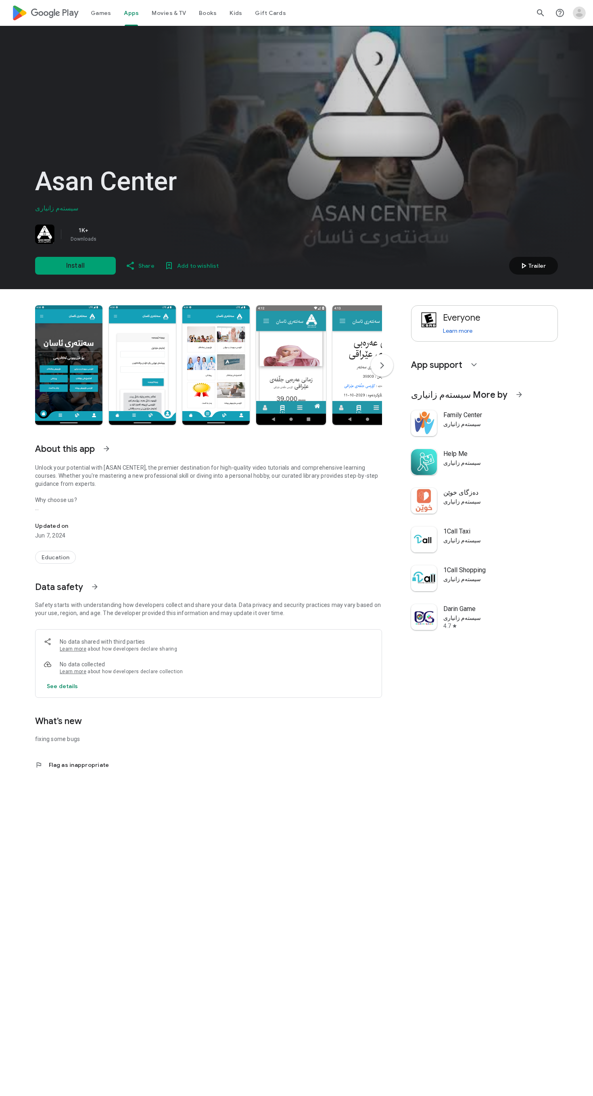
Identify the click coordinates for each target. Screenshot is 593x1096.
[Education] (55, 557)
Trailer (532, 266)
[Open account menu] (579, 13)
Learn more (73, 649)
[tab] (100, 13)
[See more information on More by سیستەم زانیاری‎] (519, 394)
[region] (148, 234)
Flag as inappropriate (72, 764)
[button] (68, 365)
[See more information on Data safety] (94, 586)
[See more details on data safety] (62, 686)
